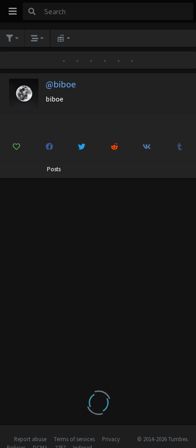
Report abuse (30, 439)
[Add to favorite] (16, 146)
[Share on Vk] (147, 146)
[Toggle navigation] (13, 11)
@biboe (61, 84)
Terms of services (74, 439)
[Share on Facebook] (49, 146)
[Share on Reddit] (114, 146)
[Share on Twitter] (81, 146)
